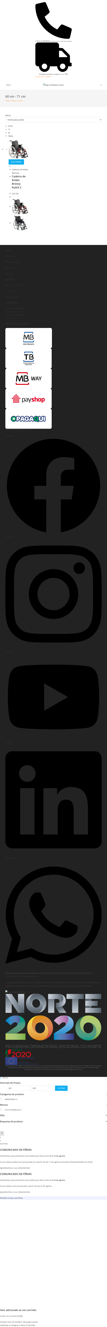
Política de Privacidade (15, 308)
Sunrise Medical (13, 1109)
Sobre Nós (9, 256)
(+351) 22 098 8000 (53, 41)
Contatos (48, 77)
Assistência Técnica (13, 285)
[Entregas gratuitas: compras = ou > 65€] (53, 71)
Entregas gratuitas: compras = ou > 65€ (53, 74)
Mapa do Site (11, 318)
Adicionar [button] (16, 162)
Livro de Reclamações (14, 315)
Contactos (9, 273)
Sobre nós (39, 77)
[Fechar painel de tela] (2, 1133)
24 (9, 132)
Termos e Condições (14, 311)
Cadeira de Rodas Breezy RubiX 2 (19, 182)
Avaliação (9, 291)
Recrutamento (11, 268)
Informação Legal (12, 262)
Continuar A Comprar (9, 1325)
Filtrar (61, 1088)
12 (9, 129)
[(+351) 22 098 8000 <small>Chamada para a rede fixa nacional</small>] (53, 38)
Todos (10, 136)
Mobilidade (11, 1099)
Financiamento (11, 297)
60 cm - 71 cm (17, 100)
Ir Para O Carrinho (27, 1325)
